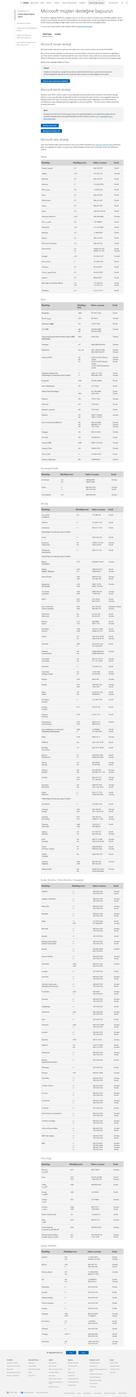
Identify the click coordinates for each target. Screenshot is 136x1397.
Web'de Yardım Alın (50, 125)
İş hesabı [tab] (58, 34)
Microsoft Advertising (73, 1378)
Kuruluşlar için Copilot (12, 1363)
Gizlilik (79, 1393)
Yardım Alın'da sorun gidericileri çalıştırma (24, 36)
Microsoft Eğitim (53, 1363)
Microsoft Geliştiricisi (95, 1363)
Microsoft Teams (72, 1385)
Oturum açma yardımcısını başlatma (55, 81)
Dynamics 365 (71, 1372)
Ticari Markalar (97, 1393)
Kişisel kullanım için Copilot (13, 1366)
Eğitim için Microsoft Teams (55, 1369)
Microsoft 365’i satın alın (96, 3)
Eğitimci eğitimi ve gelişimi (55, 1378)
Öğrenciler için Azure (54, 1386)
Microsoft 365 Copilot (73, 1382)
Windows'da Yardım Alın (51, 131)
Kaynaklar (82, 3)
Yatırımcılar (113, 1372)
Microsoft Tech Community (96, 1374)
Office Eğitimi (52, 1375)
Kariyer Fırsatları (114, 1363)
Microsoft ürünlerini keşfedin (14, 1372)
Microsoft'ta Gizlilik (114, 1369)
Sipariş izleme (31, 1375)
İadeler (30, 1372)
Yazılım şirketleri (94, 1383)
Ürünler (48, 3)
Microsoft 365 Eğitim (54, 1372)
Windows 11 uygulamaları (13, 1375)
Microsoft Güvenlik (72, 1366)
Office (42, 3)
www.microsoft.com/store (104, 145)
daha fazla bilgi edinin (84, 26)
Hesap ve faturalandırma (70, 3)
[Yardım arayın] (122, 2)
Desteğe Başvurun (23, 11)
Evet (71, 1353)
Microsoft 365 (34, 3)
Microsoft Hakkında (114, 1366)
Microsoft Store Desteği (34, 1369)
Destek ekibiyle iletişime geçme (26, 15)
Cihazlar (57, 3)
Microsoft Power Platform (96, 1380)
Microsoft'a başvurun (70, 1393)
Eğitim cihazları (52, 1366)
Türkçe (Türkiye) (13, 1392)
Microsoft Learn (93, 1366)
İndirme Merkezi (32, 1366)
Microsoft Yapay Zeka (73, 1363)
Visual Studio (93, 1386)
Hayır (83, 1353)
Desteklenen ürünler (24, 23)
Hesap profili (31, 1363)
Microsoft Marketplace (95, 1377)
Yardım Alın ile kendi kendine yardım (27, 29)
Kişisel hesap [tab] (47, 34)
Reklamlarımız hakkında (110, 1393)
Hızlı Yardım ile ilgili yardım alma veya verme (26, 43)
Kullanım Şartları (87, 1393)
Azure (69, 1369)
